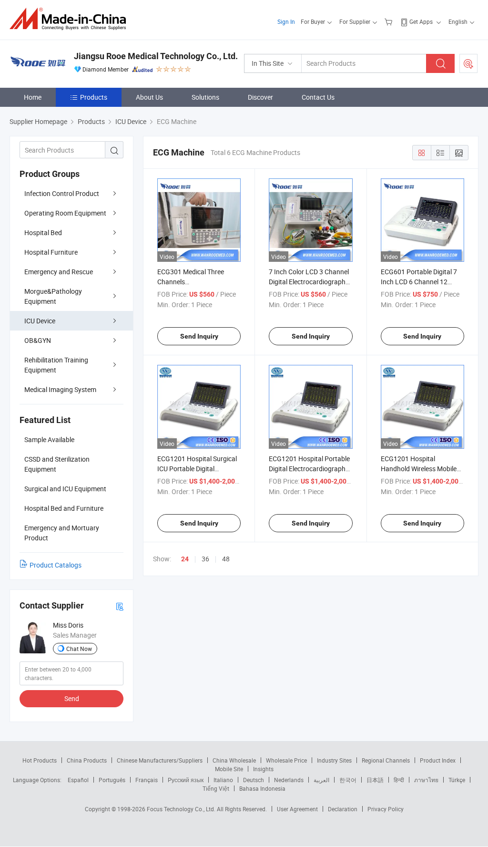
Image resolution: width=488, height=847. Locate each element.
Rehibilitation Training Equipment (56, 364)
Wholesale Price (286, 760)
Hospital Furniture (51, 252)
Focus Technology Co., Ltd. (182, 809)
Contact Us (318, 97)
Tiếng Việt (216, 788)
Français (146, 780)
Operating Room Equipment (65, 212)
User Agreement (297, 809)
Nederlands (289, 780)
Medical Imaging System (60, 389)
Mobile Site (229, 769)
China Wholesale (234, 760)
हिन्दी (399, 780)
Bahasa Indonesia (262, 788)
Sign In (286, 21)
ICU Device (39, 320)
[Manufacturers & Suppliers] (71, 19)
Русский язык (185, 780)
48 (226, 558)
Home (32, 97)
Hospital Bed (43, 232)
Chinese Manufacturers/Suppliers (160, 760)
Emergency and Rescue (58, 271)
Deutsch (253, 780)
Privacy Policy (385, 809)
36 (205, 558)
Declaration (342, 809)
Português (112, 780)
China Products (87, 760)
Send (71, 698)
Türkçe (456, 780)
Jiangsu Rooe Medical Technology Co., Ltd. (156, 56)
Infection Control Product (61, 193)
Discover (260, 97)
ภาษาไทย (426, 780)
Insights (263, 769)
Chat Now (79, 648)
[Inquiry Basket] (390, 21)
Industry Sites (334, 760)
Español (78, 780)
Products (93, 97)
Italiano (223, 780)
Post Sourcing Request (468, 63)
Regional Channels (386, 760)
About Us (149, 97)
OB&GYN (37, 340)
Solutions (205, 97)
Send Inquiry (199, 336)
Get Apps (421, 21)
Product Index (438, 760)
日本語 (375, 780)
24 (185, 559)
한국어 (347, 780)
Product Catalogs (55, 564)
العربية (321, 780)
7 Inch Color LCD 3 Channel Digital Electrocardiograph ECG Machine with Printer (309, 281)
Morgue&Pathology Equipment (53, 296)
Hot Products (39, 760)
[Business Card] (119, 605)
